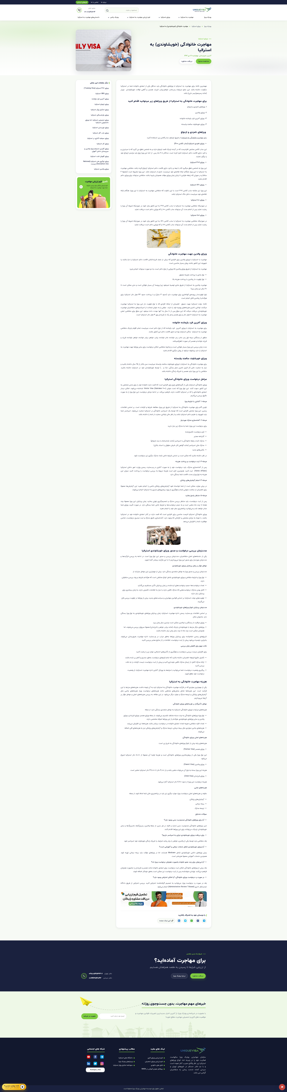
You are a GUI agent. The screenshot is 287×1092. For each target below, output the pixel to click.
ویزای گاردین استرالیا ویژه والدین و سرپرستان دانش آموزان (96, 150)
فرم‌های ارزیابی (82, 2)
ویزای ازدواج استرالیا (102, 104)
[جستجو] (107, 10)
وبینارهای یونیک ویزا (126, 1062)
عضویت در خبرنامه (90, 1016)
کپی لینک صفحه (165, 921)
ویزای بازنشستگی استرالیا (100, 115)
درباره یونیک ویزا (179, 976)
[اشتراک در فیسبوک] (197, 920)
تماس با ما (94, 2)
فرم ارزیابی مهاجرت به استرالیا (139, 17)
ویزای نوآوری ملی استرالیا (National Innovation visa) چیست (96, 162)
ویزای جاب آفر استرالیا (101, 133)
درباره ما (103, 2)
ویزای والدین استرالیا (101, 169)
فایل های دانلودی (157, 1065)
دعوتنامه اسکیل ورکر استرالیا (123, 1065)
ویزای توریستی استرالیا (100, 127)
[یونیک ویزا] (202, 11)
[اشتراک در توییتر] (185, 920)
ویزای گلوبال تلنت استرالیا (99, 156)
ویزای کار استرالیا (103, 144)
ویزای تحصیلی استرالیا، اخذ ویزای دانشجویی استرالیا (97, 121)
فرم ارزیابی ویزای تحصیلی (154, 1062)
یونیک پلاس (114, 17)
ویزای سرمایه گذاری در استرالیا (98, 138)
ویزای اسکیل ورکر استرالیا (100, 110)
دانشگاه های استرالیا (126, 1058)
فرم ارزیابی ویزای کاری (155, 1058)
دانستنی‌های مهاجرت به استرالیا (88, 17)
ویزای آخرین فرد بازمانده (100, 99)
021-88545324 (89, 12)
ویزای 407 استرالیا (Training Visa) (96, 88)
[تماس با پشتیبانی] (282, 1087)
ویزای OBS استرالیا (102, 93)
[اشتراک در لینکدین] (179, 920)
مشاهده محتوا (203, 61)
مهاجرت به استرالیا (187, 17)
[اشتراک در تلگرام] (204, 920)
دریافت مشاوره (187, 61)
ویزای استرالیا (165, 17)
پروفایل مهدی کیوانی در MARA (152, 1069)
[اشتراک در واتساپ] (191, 920)
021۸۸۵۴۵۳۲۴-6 (95, 973)
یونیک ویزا (207, 17)
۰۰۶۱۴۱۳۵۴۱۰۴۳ (95, 978)
